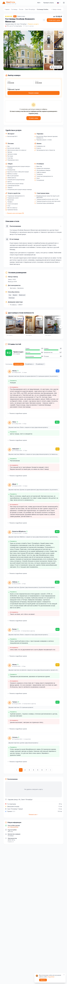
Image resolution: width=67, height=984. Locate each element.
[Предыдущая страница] (16, 770)
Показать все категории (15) (15, 213)
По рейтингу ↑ (40, 364)
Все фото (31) (57, 67)
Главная (7, 9)
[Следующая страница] (50, 770)
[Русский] (58, 3)
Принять (43, 980)
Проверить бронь (48, 2)
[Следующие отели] (61, 326)
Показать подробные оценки (18, 413)
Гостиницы (14, 9)
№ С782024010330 (13, 827)
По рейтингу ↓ (29, 364)
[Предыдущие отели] (6, 326)
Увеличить (11, 67)
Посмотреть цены (54, 20)
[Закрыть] (64, 975)
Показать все (33, 814)
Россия (21, 9)
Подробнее (51, 977)
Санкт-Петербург (30, 9)
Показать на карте (33, 24)
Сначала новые (18, 364)
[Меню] (64, 3)
